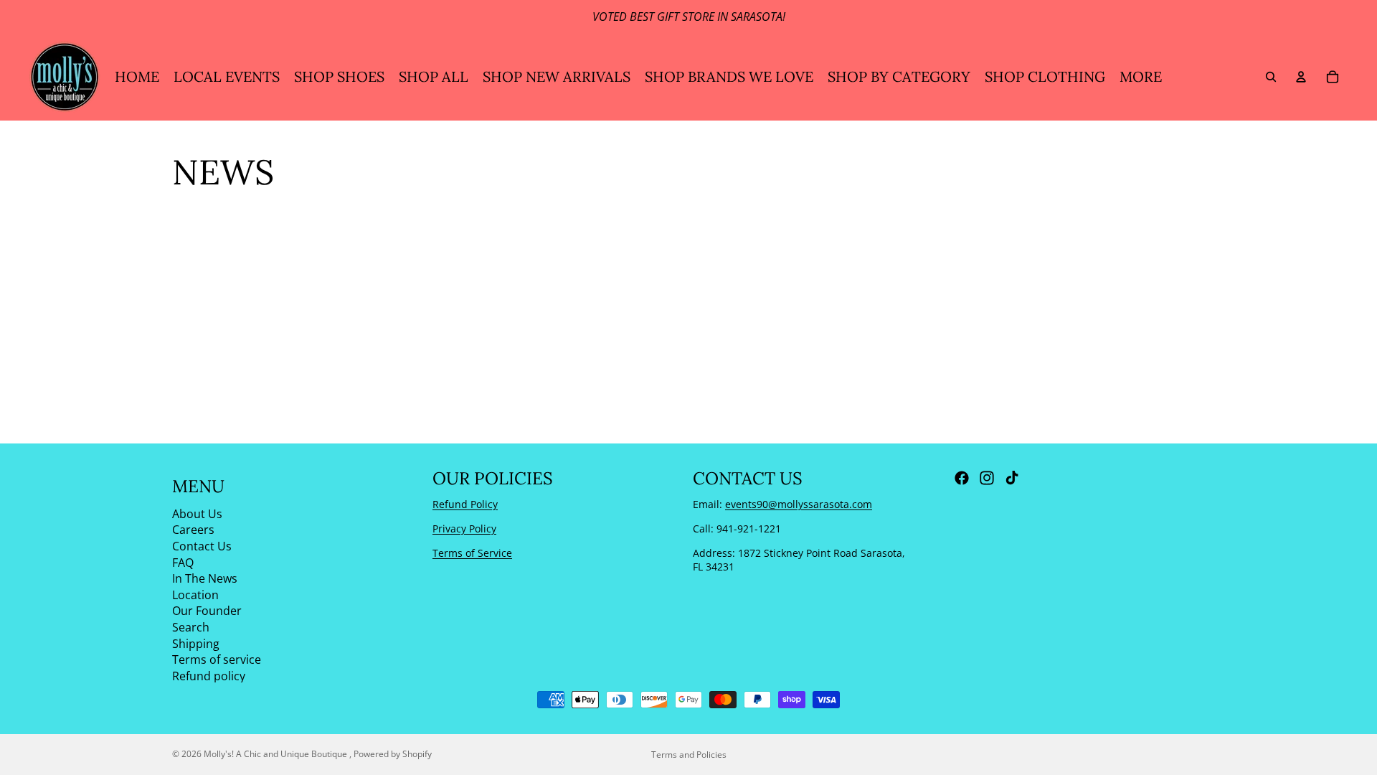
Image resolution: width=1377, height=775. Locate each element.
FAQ (183, 562)
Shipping (195, 643)
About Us (197, 513)
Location (195, 594)
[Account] (1301, 77)
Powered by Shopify (393, 754)
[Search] (1271, 77)
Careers (193, 529)
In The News (204, 578)
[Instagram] (986, 478)
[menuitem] (1140, 77)
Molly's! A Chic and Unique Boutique (276, 754)
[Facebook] (961, 478)
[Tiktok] (1012, 478)
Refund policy (208, 675)
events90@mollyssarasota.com (798, 504)
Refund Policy (465, 504)
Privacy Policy (464, 528)
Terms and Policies (689, 754)
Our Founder (207, 611)
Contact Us (202, 546)
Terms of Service (472, 552)
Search (190, 627)
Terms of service (216, 659)
